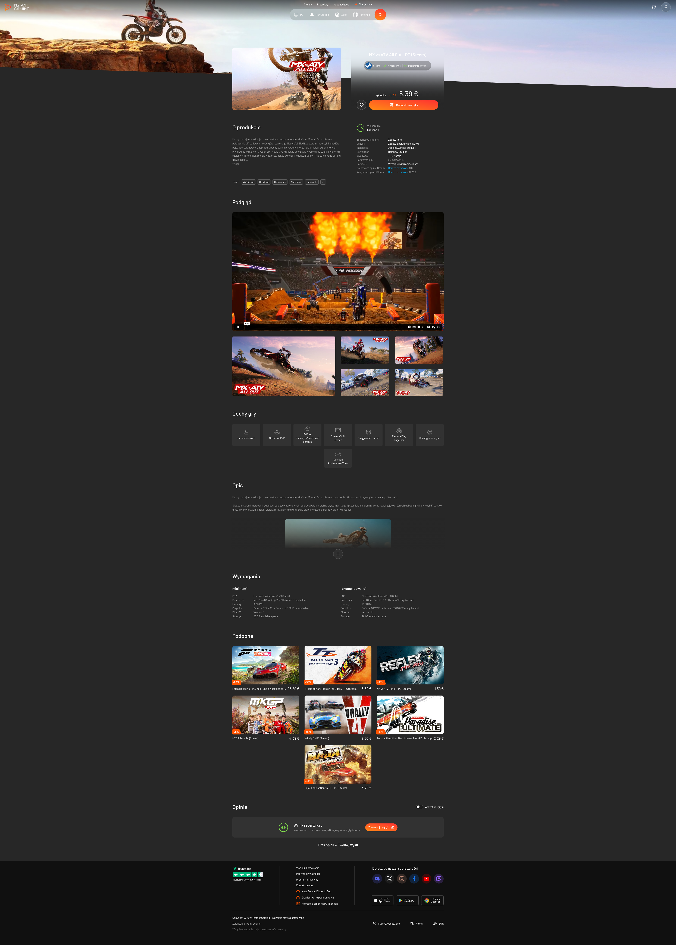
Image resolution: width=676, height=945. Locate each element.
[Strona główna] (17, 7)
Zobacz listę (395, 139)
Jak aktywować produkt (401, 147)
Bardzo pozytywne (398, 167)
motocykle (312, 182)
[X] (389, 879)
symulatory (280, 182)
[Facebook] (414, 879)
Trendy (308, 4)
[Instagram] (402, 879)
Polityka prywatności (308, 873)
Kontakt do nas (304, 885)
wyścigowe (248, 182)
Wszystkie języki (434, 806)
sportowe (264, 182)
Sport (414, 163)
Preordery (322, 4)
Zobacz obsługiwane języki (403, 143)
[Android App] (407, 900)
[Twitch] (439, 879)
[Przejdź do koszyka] (653, 7)
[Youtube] (426, 879)
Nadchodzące (341, 4)
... (323, 182)
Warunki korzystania (307, 867)
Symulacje (404, 163)
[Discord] (377, 879)
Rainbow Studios (397, 151)
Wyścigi (392, 163)
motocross (296, 182)
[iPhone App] (382, 900)
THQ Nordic (394, 155)
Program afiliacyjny (307, 879)
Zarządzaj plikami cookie (246, 923)
